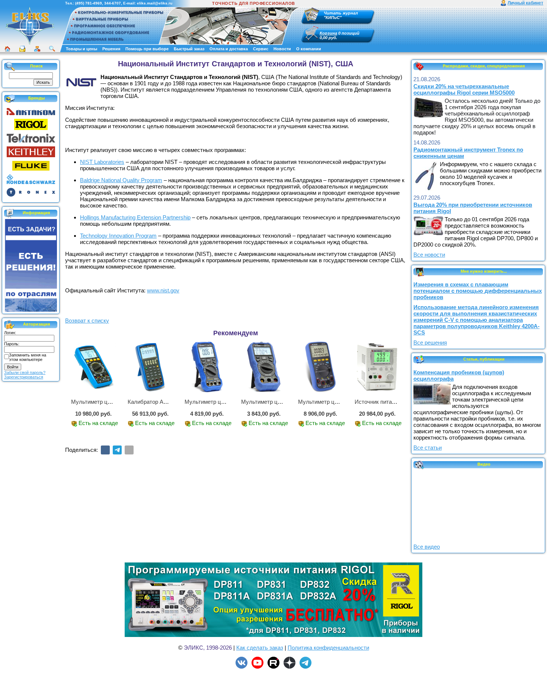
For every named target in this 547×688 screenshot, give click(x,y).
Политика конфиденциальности (328, 647)
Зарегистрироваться (23, 377)
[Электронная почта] (129, 450)
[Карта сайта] (37, 49)
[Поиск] (52, 49)
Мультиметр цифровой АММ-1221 (342, 402)
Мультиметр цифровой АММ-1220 (228, 402)
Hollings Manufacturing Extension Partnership (135, 217)
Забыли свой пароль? (24, 372)
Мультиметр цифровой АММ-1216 (285, 402)
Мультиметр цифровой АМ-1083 (112, 402)
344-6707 (112, 3)
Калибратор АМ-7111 (154, 402)
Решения (111, 49)
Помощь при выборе (147, 49)
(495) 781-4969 (88, 3)
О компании (308, 49)
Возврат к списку (87, 320)
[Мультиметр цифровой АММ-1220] (207, 367)
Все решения (430, 342)
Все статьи (427, 447)
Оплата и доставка (228, 49)
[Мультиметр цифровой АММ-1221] (320, 367)
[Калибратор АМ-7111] (150, 367)
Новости (282, 49)
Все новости (429, 254)
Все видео (426, 546)
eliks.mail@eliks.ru (154, 3)
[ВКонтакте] (105, 450)
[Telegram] (117, 450)
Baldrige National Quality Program (121, 180)
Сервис (260, 49)
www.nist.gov (163, 290)
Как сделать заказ (259, 647)
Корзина (328, 33)
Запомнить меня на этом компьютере (27, 357)
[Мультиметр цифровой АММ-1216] (263, 367)
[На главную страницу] (29, 25)
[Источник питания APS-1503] (377, 367)
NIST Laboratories (102, 162)
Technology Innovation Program (118, 235)
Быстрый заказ (189, 49)
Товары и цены (81, 49)
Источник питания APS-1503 (391, 402)
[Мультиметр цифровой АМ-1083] (93, 367)
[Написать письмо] (22, 49)
